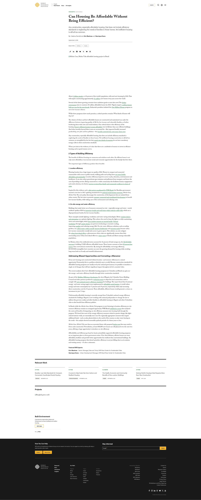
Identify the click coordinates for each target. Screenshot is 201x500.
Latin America (73, 476)
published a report (115, 308)
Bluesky (160, 490)
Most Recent (57, 5)
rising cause (102, 236)
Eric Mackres (88, 36)
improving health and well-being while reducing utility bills (104, 210)
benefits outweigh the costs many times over (111, 132)
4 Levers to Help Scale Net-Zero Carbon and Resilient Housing (83, 374)
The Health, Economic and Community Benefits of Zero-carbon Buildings (114, 374)
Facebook (149, 490)
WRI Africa (137, 467)
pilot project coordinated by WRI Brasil (100, 190)
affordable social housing (111, 284)
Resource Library (162, 469)
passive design (85, 224)
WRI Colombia (136, 473)
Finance (98, 474)
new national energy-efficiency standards (90, 282)
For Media (163, 471)
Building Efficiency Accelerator (88, 277)
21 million (97, 98)
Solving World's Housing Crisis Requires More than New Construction (150, 374)
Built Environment (42, 416)
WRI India (137, 475)
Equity (97, 472)
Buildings (78, 45)
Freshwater (85, 480)
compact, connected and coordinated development (109, 197)
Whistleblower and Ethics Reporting (157, 483)
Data (55, 467)
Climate (105, 369)
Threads (157, 490)
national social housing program (112, 192)
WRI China (137, 471)
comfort (78, 226)
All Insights (68, 5)
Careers (164, 475)
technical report (98, 279)
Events (164, 467)
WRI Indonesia (136, 477)
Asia (71, 472)
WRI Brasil (137, 469)
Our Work (72, 465)
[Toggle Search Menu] (158, 5)
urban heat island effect (78, 233)
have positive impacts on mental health (100, 221)
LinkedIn (154, 490)
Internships (163, 477)
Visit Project (39, 426)
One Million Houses (118, 107)
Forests (85, 478)
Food (84, 476)
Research (56, 465)
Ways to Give (47, 452)
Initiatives (57, 469)
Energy (84, 474)
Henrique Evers (100, 36)
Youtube (165, 490)
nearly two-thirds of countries (103, 140)
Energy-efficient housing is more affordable (88, 127)
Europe (71, 474)
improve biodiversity (101, 228)
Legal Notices (163, 481)
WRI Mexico (137, 479)
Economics (98, 470)
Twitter (162, 490)
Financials (163, 473)
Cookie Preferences (161, 485)
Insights (55, 4)
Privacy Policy (162, 479)
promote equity (115, 228)
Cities (37, 369)
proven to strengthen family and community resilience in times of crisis (99, 185)
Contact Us (163, 465)
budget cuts (116, 324)
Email (104, 448)
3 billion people (78, 96)
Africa (71, 470)
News (62, 5)
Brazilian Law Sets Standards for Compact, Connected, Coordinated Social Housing (48, 374)
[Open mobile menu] (165, 5)
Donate (152, 5)
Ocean (84, 482)
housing (85, 45)
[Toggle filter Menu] (161, 5)
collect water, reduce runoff (85, 228)
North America (73, 478)
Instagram (152, 490)
